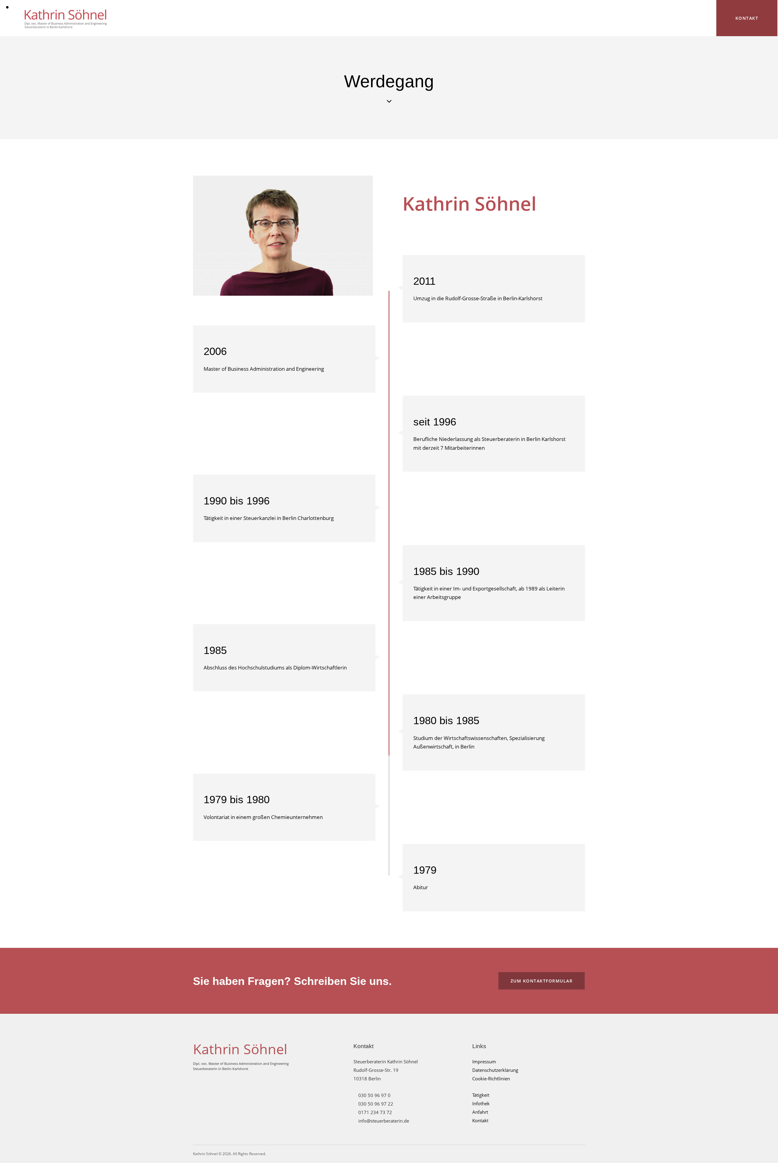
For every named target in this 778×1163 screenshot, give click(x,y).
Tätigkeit (480, 1095)
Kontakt (480, 1120)
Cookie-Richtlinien (491, 1078)
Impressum (484, 1061)
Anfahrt (480, 1112)
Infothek (481, 1103)
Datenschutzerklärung (495, 1070)
